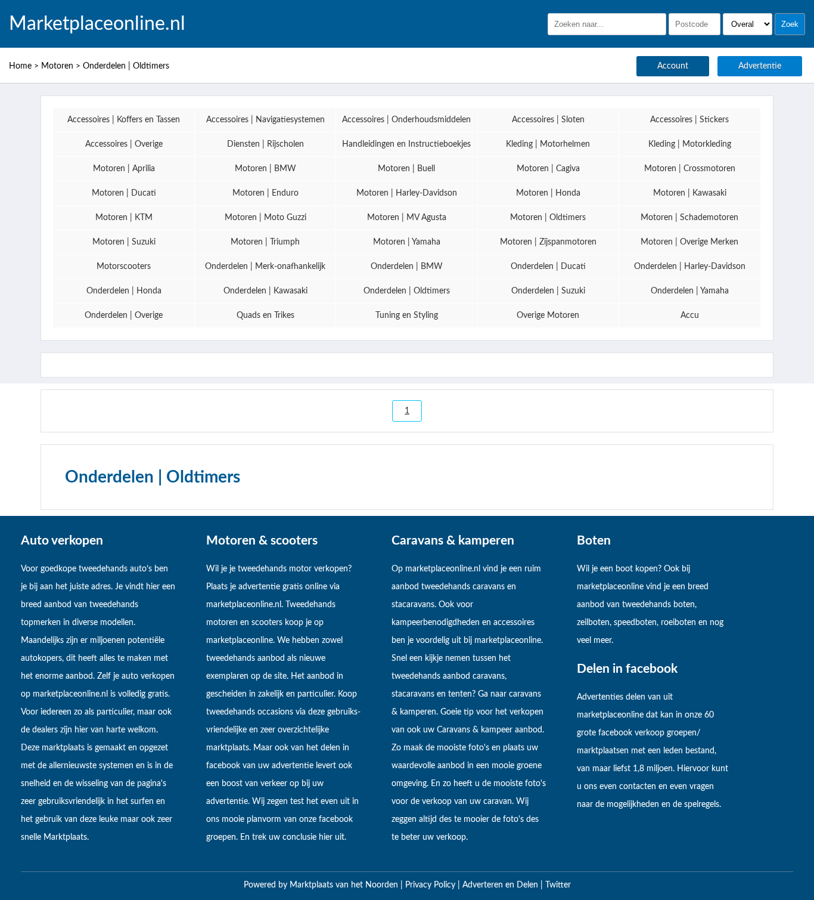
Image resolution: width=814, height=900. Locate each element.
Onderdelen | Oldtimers (126, 66)
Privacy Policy (431, 885)
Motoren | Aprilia (124, 169)
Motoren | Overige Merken (689, 242)
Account (672, 66)
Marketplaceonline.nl (97, 24)
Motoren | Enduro (265, 193)
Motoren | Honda (548, 193)
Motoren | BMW (265, 169)
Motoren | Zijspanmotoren (548, 242)
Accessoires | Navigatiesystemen (265, 120)
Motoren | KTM (124, 218)
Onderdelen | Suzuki (548, 291)
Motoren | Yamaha (406, 242)
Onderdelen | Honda (123, 291)
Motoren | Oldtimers (548, 218)
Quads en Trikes (265, 315)
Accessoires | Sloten (548, 120)
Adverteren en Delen (500, 885)
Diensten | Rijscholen (265, 144)
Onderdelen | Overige (124, 315)
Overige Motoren (548, 315)
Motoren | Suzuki (124, 242)
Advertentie (759, 66)
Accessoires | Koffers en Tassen (123, 120)
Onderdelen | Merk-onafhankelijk (265, 266)
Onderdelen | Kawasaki (265, 291)
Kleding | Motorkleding (689, 144)
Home (20, 66)
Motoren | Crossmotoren (689, 169)
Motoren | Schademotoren (689, 218)
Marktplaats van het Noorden (345, 885)
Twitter (558, 885)
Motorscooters (124, 266)
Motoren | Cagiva (548, 169)
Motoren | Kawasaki (689, 193)
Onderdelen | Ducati (548, 266)
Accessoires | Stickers (689, 120)
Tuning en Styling (406, 315)
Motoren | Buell (406, 169)
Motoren (57, 66)
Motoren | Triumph (265, 242)
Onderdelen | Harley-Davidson (689, 266)
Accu (690, 315)
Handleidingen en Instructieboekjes (406, 144)
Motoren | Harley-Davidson (406, 193)
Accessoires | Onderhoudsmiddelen (406, 120)
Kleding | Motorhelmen (548, 144)
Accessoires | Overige (124, 144)
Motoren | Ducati (124, 193)
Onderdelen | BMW (407, 266)
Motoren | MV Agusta (406, 218)
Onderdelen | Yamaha (690, 291)
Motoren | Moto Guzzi (265, 218)
